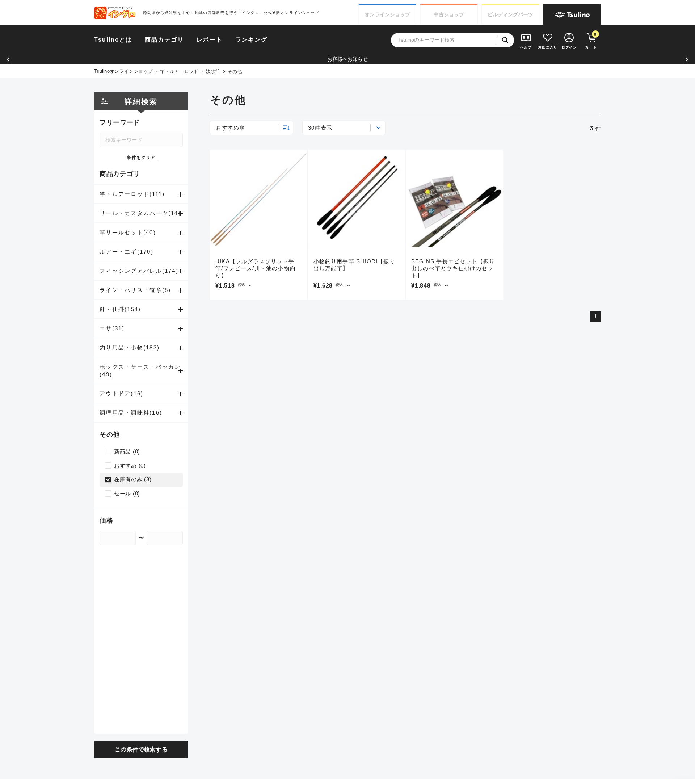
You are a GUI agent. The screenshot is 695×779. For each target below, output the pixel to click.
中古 (449, 14)
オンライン (387, 14)
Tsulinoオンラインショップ (123, 71)
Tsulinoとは (113, 40)
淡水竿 (213, 71)
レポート (210, 40)
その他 (235, 71)
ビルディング (510, 14)
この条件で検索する (141, 749)
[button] (8, 59)
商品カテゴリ (164, 40)
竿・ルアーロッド (179, 71)
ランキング (251, 40)
